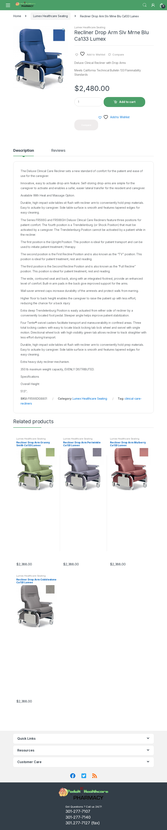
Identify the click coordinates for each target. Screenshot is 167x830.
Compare (118, 54)
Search (144, 5)
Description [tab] (23, 151)
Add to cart (127, 102)
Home (17, 16)
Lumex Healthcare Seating (50, 16)
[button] (63, 30)
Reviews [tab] (58, 151)
